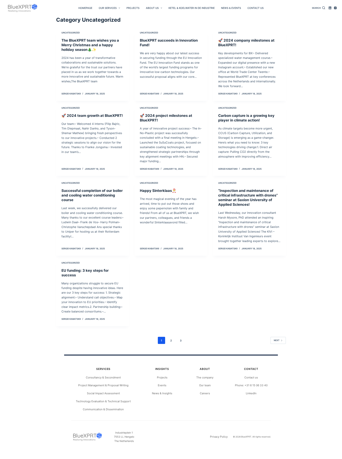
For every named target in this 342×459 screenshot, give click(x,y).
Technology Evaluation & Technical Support (103, 401)
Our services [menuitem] (108, 7)
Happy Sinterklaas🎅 (158, 191)
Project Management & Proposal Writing (103, 385)
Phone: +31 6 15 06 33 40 (251, 385)
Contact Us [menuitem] (255, 7)
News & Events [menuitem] (231, 7)
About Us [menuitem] (152, 7)
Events (162, 385)
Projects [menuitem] (132, 7)
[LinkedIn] (330, 8)
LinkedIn (251, 393)
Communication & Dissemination (103, 409)
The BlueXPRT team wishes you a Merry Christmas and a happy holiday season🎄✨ (90, 45)
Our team (205, 385)
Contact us (251, 377)
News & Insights (162, 393)
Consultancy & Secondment (103, 377)
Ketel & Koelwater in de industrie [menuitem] (192, 7)
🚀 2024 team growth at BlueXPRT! (92, 115)
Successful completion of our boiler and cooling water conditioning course (92, 195)
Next (276, 340)
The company (204, 377)
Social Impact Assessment (103, 393)
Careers (205, 393)
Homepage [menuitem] (85, 7)
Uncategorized (70, 32)
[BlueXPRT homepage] (87, 437)
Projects (162, 377)
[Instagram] (335, 8)
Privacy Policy (219, 436)
